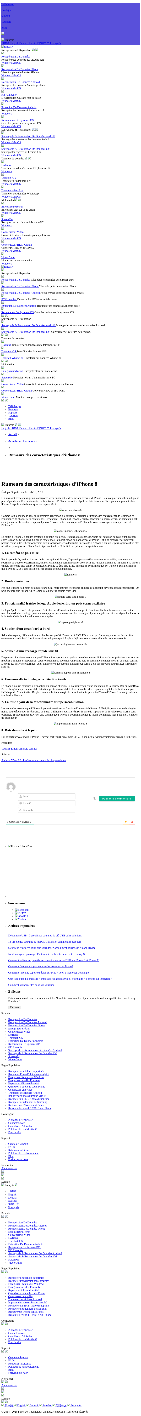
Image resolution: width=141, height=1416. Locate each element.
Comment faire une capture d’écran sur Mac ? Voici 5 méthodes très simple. (49, 972)
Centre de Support (18, 1143)
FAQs (11, 1147)
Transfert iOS (15, 1037)
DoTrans (13, 1034)
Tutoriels (6, 21)
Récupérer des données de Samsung (27, 1102)
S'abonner (14, 1007)
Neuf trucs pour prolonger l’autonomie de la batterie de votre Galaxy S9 (47, 954)
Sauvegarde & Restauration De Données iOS (32, 1053)
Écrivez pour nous (18, 1159)
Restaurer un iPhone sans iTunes (26, 1105)
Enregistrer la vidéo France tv (24, 1080)
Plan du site (14, 1132)
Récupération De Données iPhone (26, 1025)
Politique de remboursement (23, 1153)
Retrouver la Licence (19, 1150)
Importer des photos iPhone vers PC (27, 1095)
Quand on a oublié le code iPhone (26, 1086)
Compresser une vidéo (20, 1089)
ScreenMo (13, 1056)
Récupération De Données (22, 1019)
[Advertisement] (64, 468)
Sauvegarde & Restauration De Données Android (35, 1050)
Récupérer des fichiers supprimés (26, 1071)
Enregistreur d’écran (19, 1028)
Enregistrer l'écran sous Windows (26, 1077)
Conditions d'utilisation (20, 1126)
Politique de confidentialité (22, 1129)
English (14, 43)
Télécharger (7, 4)
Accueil (12, 434)
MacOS (16, 62)
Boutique (6, 10)
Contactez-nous (16, 1122)
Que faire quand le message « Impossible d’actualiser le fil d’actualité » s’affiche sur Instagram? (60, 978)
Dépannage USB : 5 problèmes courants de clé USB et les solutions (45, 935)
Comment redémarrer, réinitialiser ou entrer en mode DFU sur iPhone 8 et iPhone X (53, 960)
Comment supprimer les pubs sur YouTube (31, 984)
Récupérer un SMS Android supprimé (28, 1098)
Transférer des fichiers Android (25, 1092)
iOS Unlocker (15, 1047)
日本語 (5, 43)
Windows (6, 62)
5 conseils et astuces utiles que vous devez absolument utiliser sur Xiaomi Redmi (51, 947)
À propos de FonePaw (20, 1119)
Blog (4, 27)
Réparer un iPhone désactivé (23, 1083)
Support (5, 15)
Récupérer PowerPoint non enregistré (28, 1074)
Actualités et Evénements (22, 441)
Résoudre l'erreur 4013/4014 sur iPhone (29, 1108)
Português (55, 43)
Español (33, 43)
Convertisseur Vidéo (19, 1031)
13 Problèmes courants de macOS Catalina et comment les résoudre (44, 941)
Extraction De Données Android (25, 1040)
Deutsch (24, 43)
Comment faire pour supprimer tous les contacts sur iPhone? (40, 966)
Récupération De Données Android (27, 1022)
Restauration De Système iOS (24, 1044)
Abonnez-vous (9, 1168)
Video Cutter (15, 1059)
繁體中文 (44, 43)
